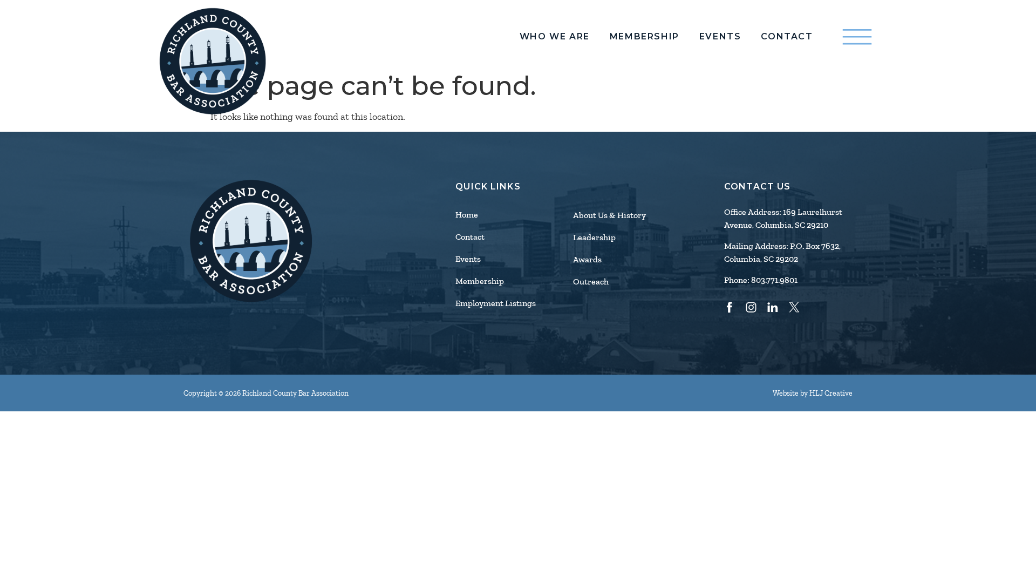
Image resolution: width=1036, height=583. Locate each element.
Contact (787, 36)
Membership (644, 36)
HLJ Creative (831, 393)
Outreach (591, 282)
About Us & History (609, 215)
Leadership (594, 237)
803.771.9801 (774, 280)
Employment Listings (495, 303)
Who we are (555, 36)
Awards (587, 260)
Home (466, 215)
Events (720, 36)
